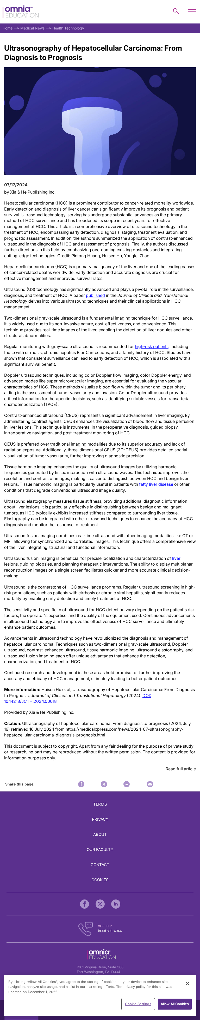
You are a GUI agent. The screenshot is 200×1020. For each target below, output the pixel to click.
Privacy (100, 819)
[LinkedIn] (115, 904)
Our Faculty (100, 849)
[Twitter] (100, 904)
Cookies (100, 879)
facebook (81, 784)
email (150, 784)
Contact (100, 864)
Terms (100, 804)
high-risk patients (151, 346)
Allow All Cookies (175, 1004)
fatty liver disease (156, 484)
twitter (104, 784)
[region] (100, 995)
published (95, 295)
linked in (126, 784)
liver (176, 558)
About (100, 834)
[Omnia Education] (21, 11)
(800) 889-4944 (110, 931)
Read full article (181, 768)
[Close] (187, 983)
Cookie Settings (138, 1004)
